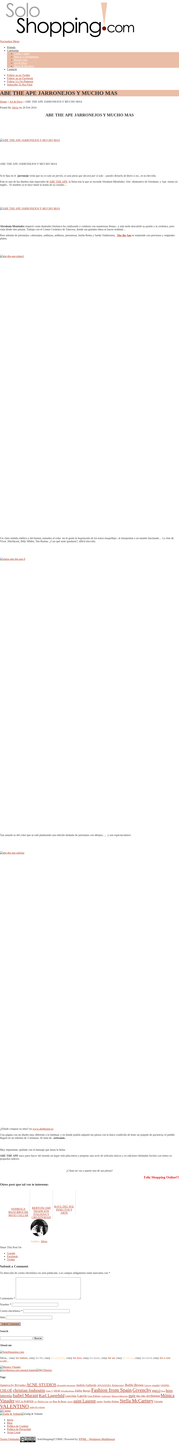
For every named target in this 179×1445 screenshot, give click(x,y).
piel (50, 1402)
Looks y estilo (22, 53)
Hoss (163, 1391)
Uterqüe (158, 1401)
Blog (9, 1422)
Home (3, 101)
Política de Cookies (17, 1426)
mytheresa (153, 1396)
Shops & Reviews (24, 66)
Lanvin (82, 1396)
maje (131, 1396)
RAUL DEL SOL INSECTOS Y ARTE (64, 1209)
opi (35, 1402)
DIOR (57, 1390)
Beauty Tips (20, 59)
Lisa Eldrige (94, 1395)
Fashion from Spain (111, 1390)
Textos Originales (10, 1439)
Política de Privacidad (19, 1429)
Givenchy (142, 1390)
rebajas (70, 1402)
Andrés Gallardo (86, 1385)
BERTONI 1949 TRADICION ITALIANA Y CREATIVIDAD (41, 1212)
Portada (11, 47)
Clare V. (49, 1391)
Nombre (5, 1304)
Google (11, 1253)
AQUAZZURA (104, 1385)
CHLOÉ (6, 1390)
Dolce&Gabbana (67, 1391)
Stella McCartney (136, 1400)
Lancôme (71, 1396)
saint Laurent (84, 1401)
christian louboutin (29, 1390)
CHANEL (165, 1385)
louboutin (106, 1396)
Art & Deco (20, 63)
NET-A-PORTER (24, 1401)
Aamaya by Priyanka (13, 1385)
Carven (147, 1385)
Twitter (11, 1259)
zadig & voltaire (37, 1407)
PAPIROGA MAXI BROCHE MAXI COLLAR (18, 1212)
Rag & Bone (59, 1401)
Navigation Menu (9, 41)
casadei (156, 1385)
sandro (99, 1401)
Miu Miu (141, 1395)
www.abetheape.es (43, 1128)
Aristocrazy (118, 1385)
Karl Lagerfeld (52, 1395)
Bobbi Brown (134, 1385)
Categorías (13, 50)
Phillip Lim (43, 1401)
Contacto (12, 69)
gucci (156, 1390)
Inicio (10, 1419)
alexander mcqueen (66, 1385)
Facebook (12, 1256)
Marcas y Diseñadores (26, 56)
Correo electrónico (11, 1310)
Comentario (7, 1298)
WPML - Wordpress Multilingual (96, 1439)
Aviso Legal (13, 1432)
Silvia (15, 107)
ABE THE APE (58, 181)
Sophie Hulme (111, 1401)
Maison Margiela (120, 1396)
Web (2, 1317)
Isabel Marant (25, 1395)
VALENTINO (14, 1406)
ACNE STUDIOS (41, 1384)
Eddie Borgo (83, 1390)
